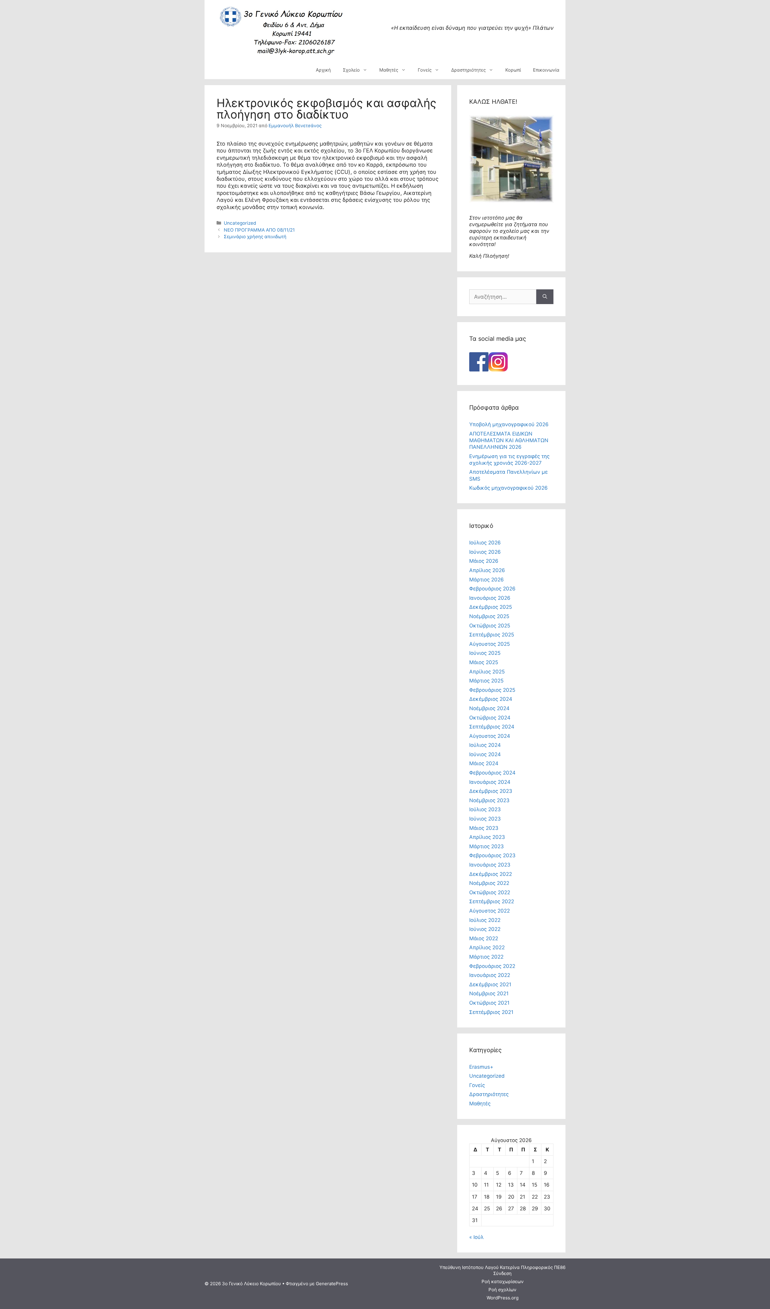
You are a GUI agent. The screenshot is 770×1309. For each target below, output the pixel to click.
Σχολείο (351, 70)
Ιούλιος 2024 (485, 745)
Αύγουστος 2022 (489, 911)
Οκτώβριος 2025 (489, 626)
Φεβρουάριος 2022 (492, 966)
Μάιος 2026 (483, 561)
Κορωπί (513, 70)
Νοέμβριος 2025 (489, 616)
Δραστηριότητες (468, 70)
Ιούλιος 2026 (485, 543)
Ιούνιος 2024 (485, 754)
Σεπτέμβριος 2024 (491, 727)
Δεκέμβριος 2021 (490, 984)
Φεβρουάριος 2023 (492, 855)
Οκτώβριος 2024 (489, 718)
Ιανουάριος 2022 (489, 975)
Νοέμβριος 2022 (489, 883)
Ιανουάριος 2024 (489, 782)
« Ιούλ (476, 1237)
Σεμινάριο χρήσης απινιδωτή (255, 236)
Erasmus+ (481, 1067)
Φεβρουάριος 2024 (492, 773)
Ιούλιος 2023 (485, 809)
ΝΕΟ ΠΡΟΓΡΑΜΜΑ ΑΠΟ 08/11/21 (259, 230)
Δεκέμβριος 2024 (490, 699)
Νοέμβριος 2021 (489, 993)
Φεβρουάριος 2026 (492, 589)
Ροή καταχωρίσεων (503, 1281)
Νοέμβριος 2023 (489, 800)
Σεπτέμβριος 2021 (491, 1012)
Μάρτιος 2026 (486, 580)
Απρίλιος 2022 (487, 947)
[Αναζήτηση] (544, 296)
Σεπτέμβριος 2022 (491, 901)
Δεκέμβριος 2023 (490, 791)
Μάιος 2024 (483, 763)
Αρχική (323, 70)
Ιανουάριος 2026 (489, 598)
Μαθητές (388, 70)
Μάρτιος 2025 (486, 681)
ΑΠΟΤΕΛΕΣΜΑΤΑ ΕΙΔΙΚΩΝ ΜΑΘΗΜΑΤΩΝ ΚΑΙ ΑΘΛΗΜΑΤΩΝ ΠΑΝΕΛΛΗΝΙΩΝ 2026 (508, 440)
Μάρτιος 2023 (486, 846)
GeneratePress (332, 1283)
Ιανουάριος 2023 (489, 865)
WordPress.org (503, 1298)
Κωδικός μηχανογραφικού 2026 (508, 488)
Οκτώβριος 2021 (489, 1003)
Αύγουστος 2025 (489, 644)
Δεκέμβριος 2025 (490, 607)
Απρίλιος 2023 (487, 837)
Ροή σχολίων (502, 1289)
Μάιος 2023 (483, 828)
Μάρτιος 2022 (486, 957)
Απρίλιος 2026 (487, 570)
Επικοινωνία (546, 70)
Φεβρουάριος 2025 (492, 690)
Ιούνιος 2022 (484, 929)
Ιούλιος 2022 (484, 920)
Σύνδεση (502, 1273)
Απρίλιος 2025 (487, 672)
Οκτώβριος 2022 (489, 892)
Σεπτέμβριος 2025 (491, 635)
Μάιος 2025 (483, 662)
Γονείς (425, 70)
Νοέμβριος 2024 (489, 708)
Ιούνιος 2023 (485, 819)
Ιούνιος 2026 (485, 552)
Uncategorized (240, 223)
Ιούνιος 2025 (484, 653)
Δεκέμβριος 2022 (490, 874)
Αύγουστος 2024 (489, 736)
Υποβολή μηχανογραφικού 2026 (509, 424)
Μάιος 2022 (483, 938)
